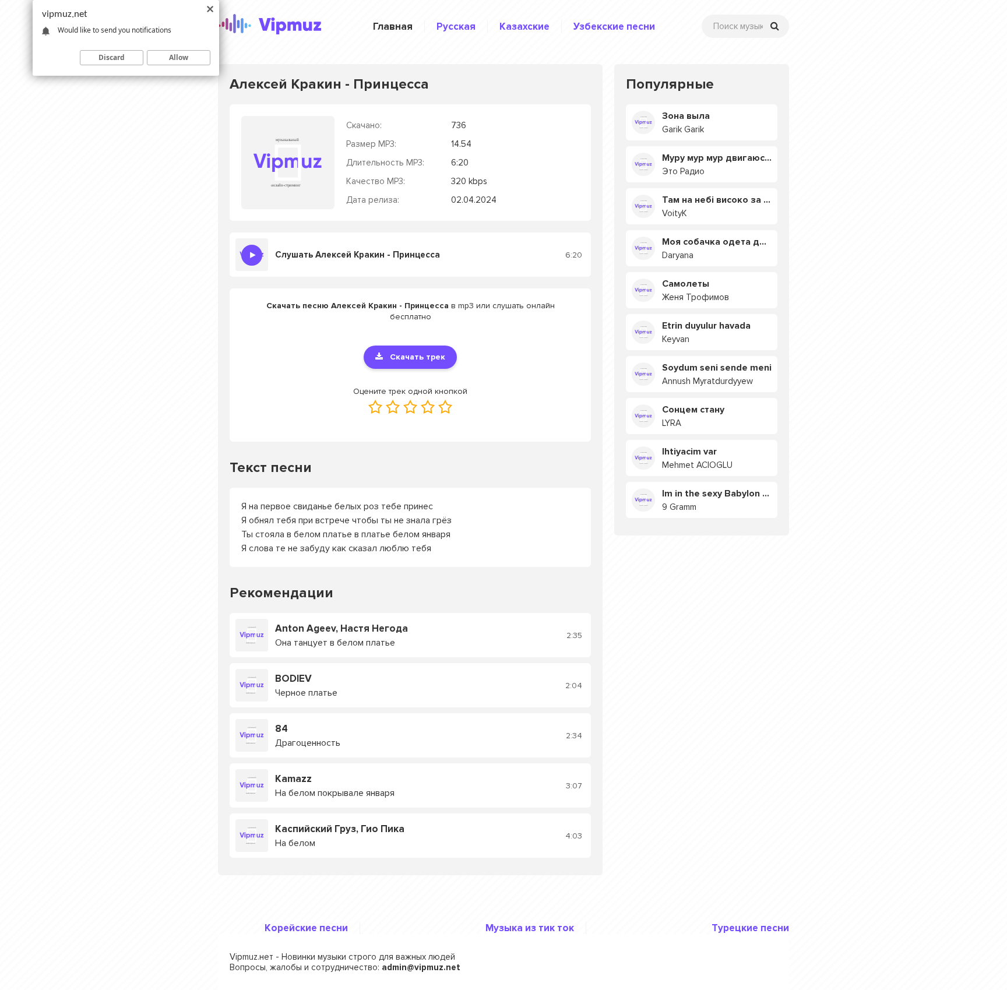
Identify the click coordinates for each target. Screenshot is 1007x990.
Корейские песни (306, 928)
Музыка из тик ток (529, 928)
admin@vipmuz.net (421, 967)
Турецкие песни (750, 928)
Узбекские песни (614, 26)
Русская (456, 26)
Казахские (524, 26)
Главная (393, 26)
